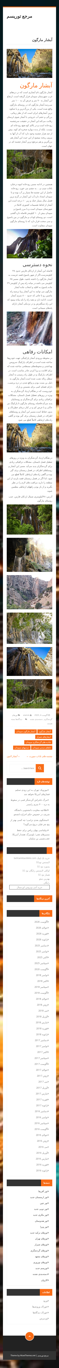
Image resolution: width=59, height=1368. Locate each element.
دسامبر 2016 (41, 1111)
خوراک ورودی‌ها (40, 1306)
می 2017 (43, 1081)
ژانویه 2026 (42, 939)
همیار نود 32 (44, 874)
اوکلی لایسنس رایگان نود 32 (36, 870)
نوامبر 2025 (42, 951)
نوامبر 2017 (42, 1046)
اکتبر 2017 (42, 1052)
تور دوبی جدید (41, 1208)
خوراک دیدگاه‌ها (40, 1312)
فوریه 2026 (42, 933)
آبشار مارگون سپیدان (25, 731)
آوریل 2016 (42, 1152)
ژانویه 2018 (42, 1034)
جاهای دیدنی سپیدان (42, 747)
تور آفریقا (43, 1191)
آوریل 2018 (42, 1016)
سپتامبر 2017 (41, 1058)
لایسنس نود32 (43, 862)
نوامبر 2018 (42, 975)
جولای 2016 (42, 1134)
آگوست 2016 (41, 1129)
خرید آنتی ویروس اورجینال (29, 887)
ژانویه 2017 (42, 1105)
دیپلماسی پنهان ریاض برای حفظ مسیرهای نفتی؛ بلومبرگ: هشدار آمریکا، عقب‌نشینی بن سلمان (31, 834)
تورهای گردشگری (39, 1250)
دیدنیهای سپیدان (22, 747)
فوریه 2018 (42, 1028)
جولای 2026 (42, 927)
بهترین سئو (44, 878)
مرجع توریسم (19, 16)
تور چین (44, 1203)
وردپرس (43, 1318)
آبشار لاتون (13, 756)
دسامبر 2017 (41, 1040)
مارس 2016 (42, 1158)
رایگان (47, 882)
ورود (45, 1300)
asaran (26, 715)
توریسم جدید (41, 1268)
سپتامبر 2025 (41, 963)
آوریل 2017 (42, 1087)
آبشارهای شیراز (44, 736)
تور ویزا (44, 1226)
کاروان (44, 1280)
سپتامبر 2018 (41, 986)
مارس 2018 (42, 1022)
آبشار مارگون (36, 85)
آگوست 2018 (41, 992)
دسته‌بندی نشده (36, 719)
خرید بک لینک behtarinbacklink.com (32, 858)
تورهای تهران (41, 1238)
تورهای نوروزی (40, 1262)
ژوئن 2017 (42, 1075)
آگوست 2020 (41, 969)
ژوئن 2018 (42, 1004)
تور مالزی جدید (40, 1214)
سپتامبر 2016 (41, 1123)
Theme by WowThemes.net (23, 1355)
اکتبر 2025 (42, 957)
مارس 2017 (42, 1093)
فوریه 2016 (42, 1164)
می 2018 (43, 1010)
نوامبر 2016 (42, 1117)
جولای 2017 (42, 1069)
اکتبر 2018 (42, 981)
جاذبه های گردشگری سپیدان (38, 742)
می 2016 (43, 1146)
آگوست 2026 (41, 921)
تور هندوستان (41, 1220)
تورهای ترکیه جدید (39, 1232)
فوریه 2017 (42, 1099)
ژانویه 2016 (42, 1170)
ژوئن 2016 (42, 1140)
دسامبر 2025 (41, 945)
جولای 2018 (42, 998)
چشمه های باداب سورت (39, 756)
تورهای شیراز (41, 1244)
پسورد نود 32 (43, 866)
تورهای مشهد (41, 1256)
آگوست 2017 (41, 1063)
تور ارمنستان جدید (39, 1197)
